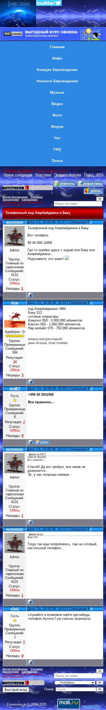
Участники (43, 175)
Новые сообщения (18, 175)
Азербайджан (29, 199)
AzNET (15, 389)
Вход (63, 171)
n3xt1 (15, 609)
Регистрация (46, 171)
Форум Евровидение (15, 197)
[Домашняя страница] (42, 442)
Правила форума (67, 175)
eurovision (14, 222)
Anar (15, 303)
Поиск (88, 175)
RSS (99, 175)
